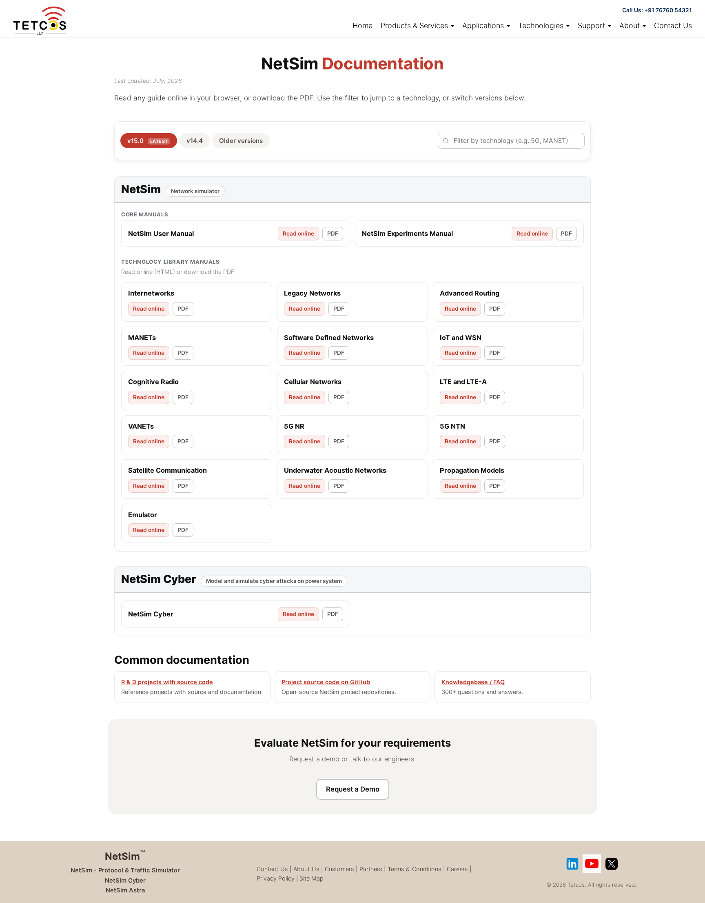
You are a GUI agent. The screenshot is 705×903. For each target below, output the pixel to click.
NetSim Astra (125, 890)
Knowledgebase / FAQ (473, 681)
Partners (370, 868)
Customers (339, 868)
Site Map (311, 878)
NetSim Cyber (125, 880)
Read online (298, 233)
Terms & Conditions (414, 868)
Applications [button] (484, 25)
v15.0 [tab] (147, 141)
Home (362, 25)
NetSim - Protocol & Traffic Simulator (125, 870)
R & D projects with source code (167, 681)
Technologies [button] (541, 25)
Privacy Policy (276, 878)
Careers (457, 868)
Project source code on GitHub (326, 681)
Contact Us (673, 25)
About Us (306, 868)
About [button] (630, 25)
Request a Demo (352, 789)
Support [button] (592, 25)
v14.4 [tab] (194, 141)
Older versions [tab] (241, 141)
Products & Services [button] (415, 25)
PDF (332, 233)
